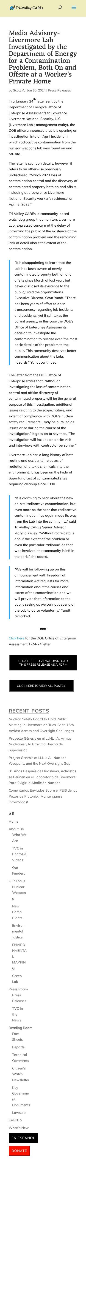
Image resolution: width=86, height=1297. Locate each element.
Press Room (18, 989)
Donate (19, 1151)
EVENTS (15, 1120)
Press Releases (59, 90)
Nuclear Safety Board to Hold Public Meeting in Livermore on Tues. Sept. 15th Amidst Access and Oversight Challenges (41, 725)
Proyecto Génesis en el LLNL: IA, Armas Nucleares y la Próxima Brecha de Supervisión (40, 744)
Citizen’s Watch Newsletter (20, 1074)
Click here (16, 638)
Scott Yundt (21, 90)
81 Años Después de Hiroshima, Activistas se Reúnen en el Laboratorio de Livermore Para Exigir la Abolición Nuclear (42, 777)
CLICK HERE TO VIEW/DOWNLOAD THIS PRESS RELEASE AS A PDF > (43, 662)
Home (13, 821)
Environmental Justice (18, 931)
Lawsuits (19, 1112)
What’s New (19, 1128)
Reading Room (20, 1028)
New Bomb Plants (17, 912)
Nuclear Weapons (19, 893)
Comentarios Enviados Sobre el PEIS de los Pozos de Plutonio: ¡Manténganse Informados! (43, 796)
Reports (18, 1047)
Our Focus (17, 881)
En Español (23, 1138)
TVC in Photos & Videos (19, 854)
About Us (16, 829)
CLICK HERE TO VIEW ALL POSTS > (41, 685)
